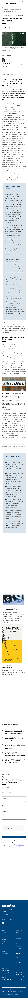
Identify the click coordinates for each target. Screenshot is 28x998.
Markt (17, 943)
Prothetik (4, 975)
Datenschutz (4, 991)
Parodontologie (5, 966)
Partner (3, 989)
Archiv (3, 958)
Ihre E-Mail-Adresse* (7, 792)
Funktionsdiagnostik (20, 934)
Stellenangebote (19, 970)
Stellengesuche (19, 972)
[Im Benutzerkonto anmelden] (22, 2)
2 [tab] (23, 33)
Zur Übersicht (8, 537)
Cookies (15, 989)
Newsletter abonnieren (13, 837)
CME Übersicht (5, 953)
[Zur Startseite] (10, 3)
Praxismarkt (18, 974)
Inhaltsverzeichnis (11, 74)
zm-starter (18, 962)
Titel (3, 805)
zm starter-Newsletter (15, 847)
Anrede (4, 798)
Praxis (3, 937)
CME (3, 949)
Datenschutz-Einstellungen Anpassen (10, 994)
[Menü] (3, 4)
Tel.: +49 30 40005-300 (7, 918)
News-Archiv (5, 943)
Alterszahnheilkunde (20, 930)
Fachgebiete (5, 963)
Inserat (17, 967)
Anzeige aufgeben (20, 979)
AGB (9, 989)
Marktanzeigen (19, 946)
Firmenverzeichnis (20, 948)
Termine (18, 953)
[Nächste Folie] (6, 33)
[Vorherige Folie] (3, 33)
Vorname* (4, 811)
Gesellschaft (4, 939)
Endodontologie (5, 970)
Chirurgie (4, 977)
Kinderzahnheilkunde (6, 979)
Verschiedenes (19, 976)
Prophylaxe (18, 932)
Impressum (13, 991)
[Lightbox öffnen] (24, 44)
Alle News (4, 932)
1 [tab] (20, 33)
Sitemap (21, 991)
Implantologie (5, 968)
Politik (3, 934)
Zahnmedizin (5, 941)
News (3, 930)
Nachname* (5, 818)
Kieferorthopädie (5, 972)
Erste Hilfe (4, 951)
